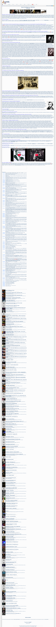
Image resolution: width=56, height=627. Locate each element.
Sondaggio (33, 626)
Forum (28, 626)
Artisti (16, 4)
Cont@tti (35, 626)
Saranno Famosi (22, 626)
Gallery (24, 4)
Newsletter (26, 626)
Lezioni (20, 4)
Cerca (29, 626)
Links (31, 626)
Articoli (5, 4)
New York (29, 4)
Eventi (13, 4)
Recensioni (9, 4)
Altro (36, 4)
